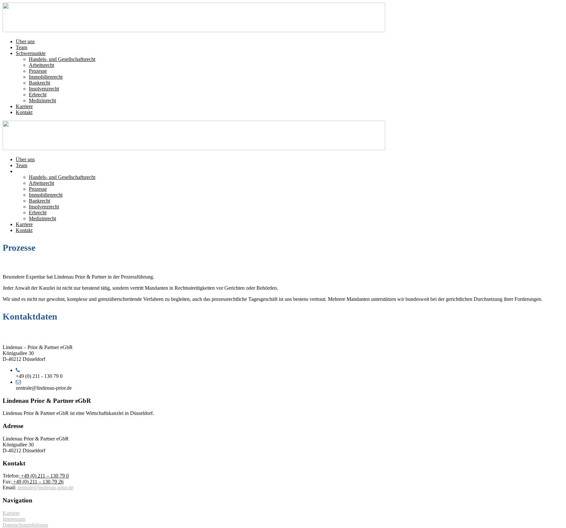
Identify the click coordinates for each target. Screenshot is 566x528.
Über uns (25, 41)
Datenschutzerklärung (25, 525)
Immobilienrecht (46, 77)
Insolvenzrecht (44, 88)
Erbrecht (38, 94)
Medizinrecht (42, 100)
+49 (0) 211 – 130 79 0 (44, 476)
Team (21, 47)
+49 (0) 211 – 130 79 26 (38, 481)
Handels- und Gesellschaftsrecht (62, 59)
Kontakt (24, 112)
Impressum (14, 519)
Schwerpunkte (31, 53)
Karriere (24, 106)
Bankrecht (39, 83)
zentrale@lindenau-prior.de (45, 487)
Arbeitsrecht (41, 65)
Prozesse (38, 71)
